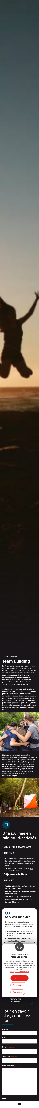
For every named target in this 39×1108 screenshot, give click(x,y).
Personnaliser (18, 985)
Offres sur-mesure (10, 656)
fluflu (13, 871)
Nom (4, 1038)
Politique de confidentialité (19, 972)
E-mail (8, 1047)
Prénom (5, 1029)
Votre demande (11, 1066)
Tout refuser (17, 992)
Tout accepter (20, 978)
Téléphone (9, 1056)
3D (18, 871)
